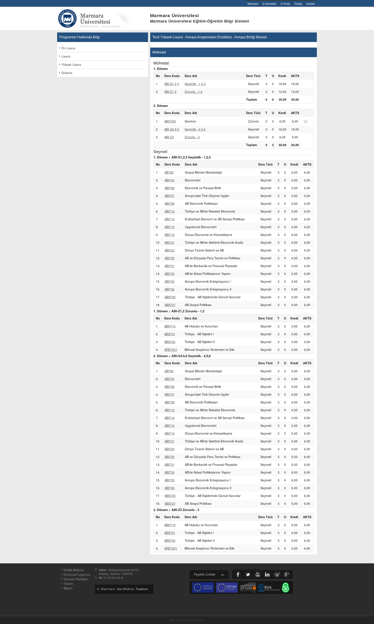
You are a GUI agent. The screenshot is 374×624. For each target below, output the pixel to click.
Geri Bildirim (125, 589)
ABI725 (169, 258)
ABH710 (170, 326)
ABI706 (169, 188)
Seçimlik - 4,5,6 (195, 129)
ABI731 (169, 266)
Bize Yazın (108, 589)
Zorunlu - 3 (192, 137)
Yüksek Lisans (71, 64)
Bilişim (68, 588)
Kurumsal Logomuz (77, 574)
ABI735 (169, 281)
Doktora (66, 73)
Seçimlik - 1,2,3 (195, 84)
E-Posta (285, 3)
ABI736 (169, 289)
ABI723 (169, 250)
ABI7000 (170, 121)
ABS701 (169, 334)
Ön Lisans (68, 48)
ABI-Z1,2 (170, 91)
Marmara (253, 3)
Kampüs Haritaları (76, 579)
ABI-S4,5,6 (171, 129)
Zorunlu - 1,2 (193, 91)
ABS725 (170, 297)
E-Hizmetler (269, 3)
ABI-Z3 (169, 137)
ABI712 (169, 211)
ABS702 (169, 342)
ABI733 (169, 273)
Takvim (68, 583)
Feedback (142, 589)
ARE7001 (170, 349)
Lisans (65, 56)
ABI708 (169, 203)
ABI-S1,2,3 (171, 84)
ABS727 (170, 305)
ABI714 (169, 219)
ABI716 (169, 227)
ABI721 (169, 242)
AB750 (169, 172)
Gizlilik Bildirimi (74, 570)
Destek (310, 3)
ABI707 (169, 195)
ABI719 (169, 234)
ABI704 (169, 180)
